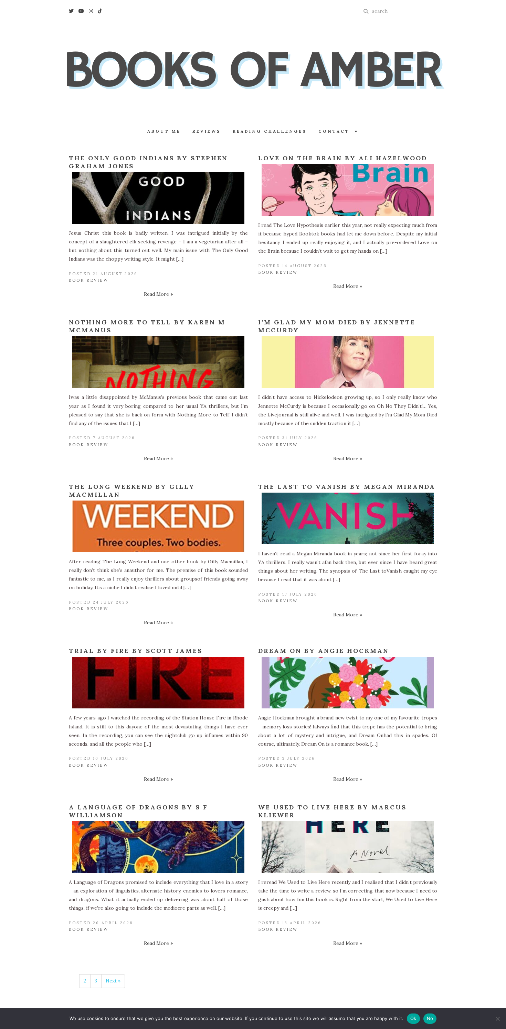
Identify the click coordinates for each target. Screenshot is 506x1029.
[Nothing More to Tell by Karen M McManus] (158, 362)
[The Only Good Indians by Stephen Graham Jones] (158, 198)
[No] (497, 1018)
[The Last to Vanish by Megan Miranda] (347, 518)
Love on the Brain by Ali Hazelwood (342, 158)
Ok (413, 1018)
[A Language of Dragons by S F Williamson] (158, 847)
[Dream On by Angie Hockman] (347, 682)
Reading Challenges (270, 131)
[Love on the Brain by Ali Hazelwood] (347, 190)
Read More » (158, 294)
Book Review (88, 280)
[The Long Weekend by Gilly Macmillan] (158, 526)
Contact (336, 131)
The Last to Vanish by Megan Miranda (346, 487)
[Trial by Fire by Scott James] (158, 682)
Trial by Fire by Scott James (135, 651)
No (430, 1018)
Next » (113, 981)
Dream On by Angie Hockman (323, 651)
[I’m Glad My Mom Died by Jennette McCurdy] (347, 362)
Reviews (206, 131)
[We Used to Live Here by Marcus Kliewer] (347, 847)
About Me (164, 131)
